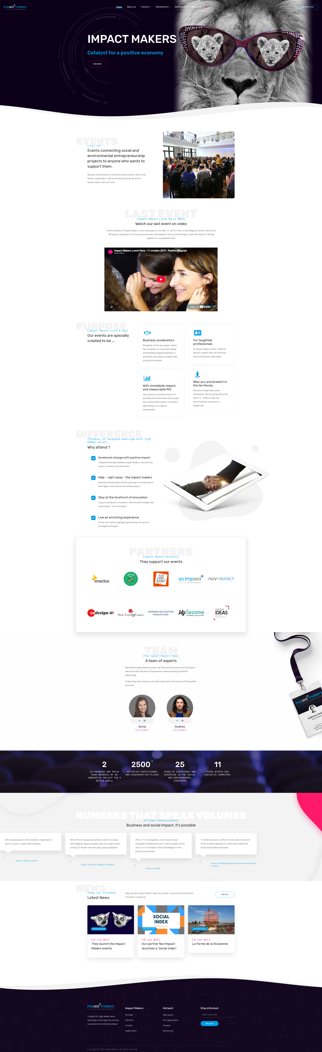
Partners (129, 1020)
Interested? (308, 7)
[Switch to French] (207, 7)
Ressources (168, 1030)
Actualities (99, 929)
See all (224, 894)
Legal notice (131, 1030)
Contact (128, 1025)
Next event (168, 1014)
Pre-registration (170, 1020)
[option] (101, 580)
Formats (129, 1014)
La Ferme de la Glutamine (210, 944)
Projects (167, 1025)
